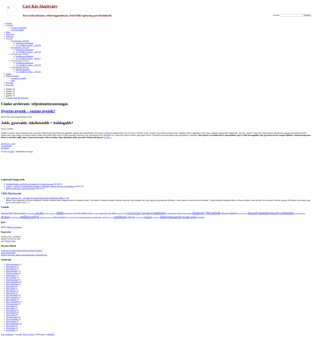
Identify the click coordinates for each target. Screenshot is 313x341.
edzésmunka (68, 213)
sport (76, 217)
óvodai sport (189, 217)
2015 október (11, 300)
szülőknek (120, 217)
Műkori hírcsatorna (14, 227)
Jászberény (198, 213)
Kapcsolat (10, 85)
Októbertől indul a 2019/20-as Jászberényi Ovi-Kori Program (29, 184)
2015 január (10, 315)
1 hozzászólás (6, 146)
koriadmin (5, 148)
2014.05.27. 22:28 (8, 144)
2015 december (12, 295)
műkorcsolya (29, 217)
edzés (60, 213)
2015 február (11, 313)
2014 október (11, 321)
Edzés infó (10, 34)
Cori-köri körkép (17, 30)
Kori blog (9, 37)
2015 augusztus (12, 304)
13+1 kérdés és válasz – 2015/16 (28, 65)
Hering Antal (181, 213)
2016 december (12, 280)
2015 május (10, 308)
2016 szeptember (12, 282)
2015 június (10, 306)
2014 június (10, 326)
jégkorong (225, 213)
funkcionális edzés (105, 213)
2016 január (10, 293)
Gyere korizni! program (138, 213)
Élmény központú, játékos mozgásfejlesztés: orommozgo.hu (24, 255)
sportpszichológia (85, 217)
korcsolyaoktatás (242, 213)
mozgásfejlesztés (15, 217)
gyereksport (158, 213)
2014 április (10, 330)
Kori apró (9, 83)
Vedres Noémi (140, 217)
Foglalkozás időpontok (24, 43)
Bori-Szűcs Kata (30, 213)
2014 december (12, 317)
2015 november (12, 297)
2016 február (11, 291)
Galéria (8, 74)
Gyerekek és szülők (18, 78)
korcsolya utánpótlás (281, 213)
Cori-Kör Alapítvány (40, 6)
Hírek (8, 32)
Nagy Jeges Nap (70, 217)
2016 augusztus (12, 284)
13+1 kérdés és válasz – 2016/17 (28, 59)
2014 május (10, 328)
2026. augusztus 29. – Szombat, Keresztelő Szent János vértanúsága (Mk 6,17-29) (37, 198)
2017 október (11, 278)
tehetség (131, 217)
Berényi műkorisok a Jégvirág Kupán (20, 189)
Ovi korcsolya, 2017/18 (20, 48)
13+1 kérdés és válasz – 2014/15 (28, 72)
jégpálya (233, 213)
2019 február (11, 269)
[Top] (1, 339)
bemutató (21, 213)
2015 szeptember (12, 302)
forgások (95, 213)
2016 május (10, 286)
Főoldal (9, 23)
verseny (148, 217)
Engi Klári (77, 213)
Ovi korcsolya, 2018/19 (20, 41)
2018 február (11, 275)
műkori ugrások (59, 217)
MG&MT (51, 334)
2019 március (11, 267)
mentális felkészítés (299, 213)
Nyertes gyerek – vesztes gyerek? (28, 111)
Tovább (108, 137)
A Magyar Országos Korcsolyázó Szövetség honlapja (21, 251)
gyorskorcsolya (171, 213)
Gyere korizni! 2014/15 (20, 67)
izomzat (189, 213)
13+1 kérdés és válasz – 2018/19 (28, 45)
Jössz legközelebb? (8, 253)
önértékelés (201, 217)
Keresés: (276, 15)
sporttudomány (96, 217)
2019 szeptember (12, 264)
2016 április (10, 289)
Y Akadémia (156, 217)
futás (114, 213)
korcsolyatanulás (258, 213)
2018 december (12, 271)
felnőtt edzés (87, 213)
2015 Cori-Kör (28, 334)
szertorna (105, 217)
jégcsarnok (213, 213)
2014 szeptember (12, 324)
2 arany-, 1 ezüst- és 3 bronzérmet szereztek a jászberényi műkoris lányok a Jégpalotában (40, 186)
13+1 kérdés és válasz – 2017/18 (28, 52)
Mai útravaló (14, 193)
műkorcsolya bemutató (45, 217)
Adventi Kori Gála (9, 213)
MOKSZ (5, 217)
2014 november (12, 319)
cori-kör (39, 213)
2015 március (11, 311)
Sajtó (13, 80)
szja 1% (111, 217)
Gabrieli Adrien (121, 213)
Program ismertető (23, 69)
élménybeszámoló (171, 217)
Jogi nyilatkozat (7, 334)
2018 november (12, 273)
